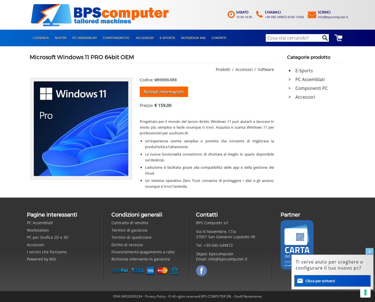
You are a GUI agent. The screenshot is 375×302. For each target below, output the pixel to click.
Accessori (305, 97)
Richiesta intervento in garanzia (140, 259)
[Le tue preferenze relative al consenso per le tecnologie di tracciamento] (365, 292)
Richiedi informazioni (164, 92)
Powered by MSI (41, 259)
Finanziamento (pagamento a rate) (143, 251)
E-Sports (304, 71)
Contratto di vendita (129, 222)
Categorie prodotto (308, 57)
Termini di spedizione (131, 237)
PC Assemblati (310, 79)
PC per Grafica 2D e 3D (47, 237)
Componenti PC (311, 88)
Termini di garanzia (129, 230)
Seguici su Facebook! (201, 270)
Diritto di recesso (127, 244)
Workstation (38, 230)
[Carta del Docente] (297, 245)
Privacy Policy (155, 296)
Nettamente (253, 296)
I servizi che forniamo (46, 251)
